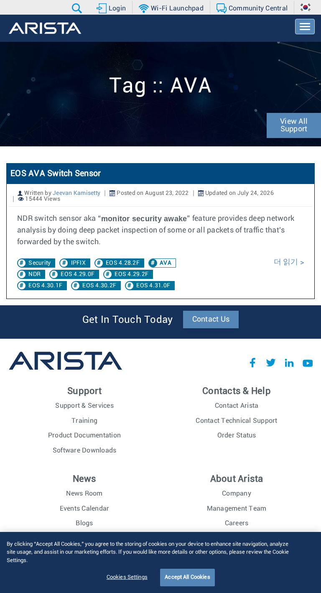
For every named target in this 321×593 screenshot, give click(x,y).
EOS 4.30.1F (45, 286)
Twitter (271, 363)
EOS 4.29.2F (131, 274)
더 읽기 (287, 262)
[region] (160, 562)
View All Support (294, 125)
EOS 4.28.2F (123, 263)
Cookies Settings (127, 577)
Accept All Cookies (187, 577)
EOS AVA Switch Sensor (55, 173)
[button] (78, 8)
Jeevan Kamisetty (76, 193)
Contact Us (211, 319)
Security (39, 263)
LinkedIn (289, 363)
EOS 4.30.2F (99, 286)
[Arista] (45, 28)
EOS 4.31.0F (153, 286)
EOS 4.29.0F (77, 274)
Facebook (252, 363)
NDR (34, 274)
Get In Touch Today (127, 320)
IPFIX (78, 263)
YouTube (308, 363)
